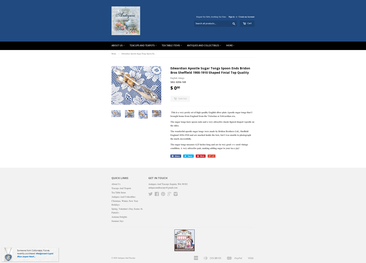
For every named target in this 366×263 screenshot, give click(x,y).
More (229, 45)
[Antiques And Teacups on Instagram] (176, 194)
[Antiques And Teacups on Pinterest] (163, 194)
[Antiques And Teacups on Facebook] (157, 194)
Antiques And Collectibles (203, 45)
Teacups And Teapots (142, 45)
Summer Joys (118, 220)
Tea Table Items (171, 45)
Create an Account (246, 16)
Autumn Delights (119, 216)
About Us (117, 45)
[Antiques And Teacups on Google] (169, 194)
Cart (249, 23)
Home (114, 53)
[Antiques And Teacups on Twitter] (150, 194)
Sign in (232, 16)
